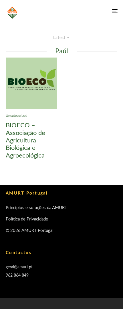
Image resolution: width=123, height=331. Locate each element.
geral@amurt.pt (19, 267)
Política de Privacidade (27, 219)
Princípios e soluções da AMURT (36, 208)
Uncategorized (16, 115)
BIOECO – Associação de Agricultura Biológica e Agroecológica (25, 140)
